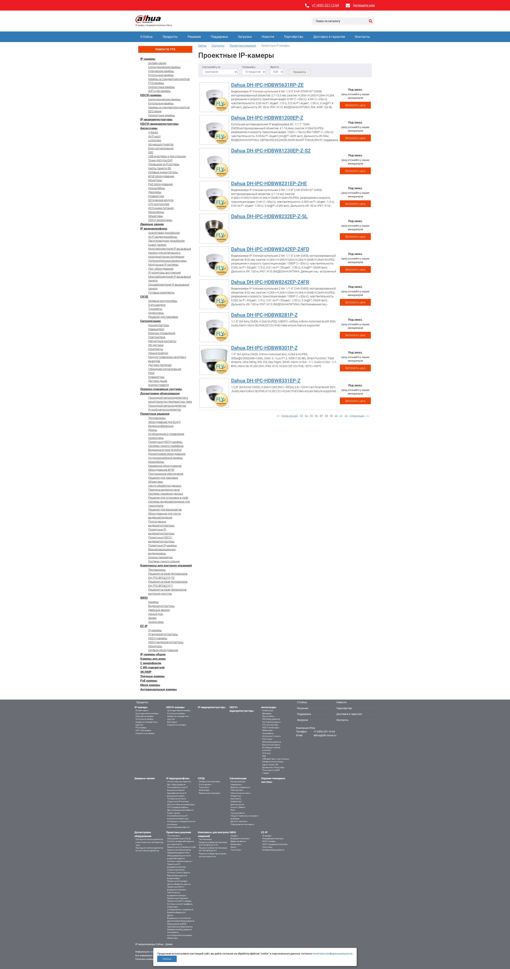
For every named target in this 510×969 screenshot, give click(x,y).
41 (341, 416)
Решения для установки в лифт (168, 497)
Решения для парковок (163, 316)
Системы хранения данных (165, 493)
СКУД (144, 297)
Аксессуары (148, 128)
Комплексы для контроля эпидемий (166, 565)
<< (278, 416)
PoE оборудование (160, 184)
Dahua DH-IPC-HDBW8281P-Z (264, 315)
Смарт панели (157, 244)
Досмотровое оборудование (160, 393)
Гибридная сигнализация (164, 369)
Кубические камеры (161, 71)
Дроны (152, 430)
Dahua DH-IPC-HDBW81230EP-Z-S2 (271, 151)
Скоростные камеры (161, 87)
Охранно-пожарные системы (161, 389)
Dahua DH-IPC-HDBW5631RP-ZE (267, 85)
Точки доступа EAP (160, 160)
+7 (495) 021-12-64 (325, 5)
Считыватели (157, 304)
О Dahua (146, 37)
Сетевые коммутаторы (163, 172)
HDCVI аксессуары (160, 220)
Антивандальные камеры (158, 689)
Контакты (362, 37)
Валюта (274, 67)
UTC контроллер (158, 204)
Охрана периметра (160, 557)
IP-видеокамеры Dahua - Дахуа (154, 944)
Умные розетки (158, 353)
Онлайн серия (157, 63)
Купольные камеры (161, 75)
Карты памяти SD (159, 168)
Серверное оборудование (164, 465)
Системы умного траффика (165, 445)
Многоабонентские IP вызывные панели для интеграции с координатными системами (169, 252)
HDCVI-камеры (150, 95)
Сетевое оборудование (163, 650)
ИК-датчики (155, 345)
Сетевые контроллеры (162, 300)
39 (331, 416)
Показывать (248, 67)
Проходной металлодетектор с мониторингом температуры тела (149, 842)
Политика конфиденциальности (151, 959)
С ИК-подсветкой (152, 667)
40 (336, 416)
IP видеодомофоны (153, 228)
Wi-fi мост (154, 136)
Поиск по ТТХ (165, 49)
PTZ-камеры (156, 83)
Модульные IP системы (163, 264)
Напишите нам (364, 5)
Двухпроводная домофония (166, 240)
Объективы (155, 216)
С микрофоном (150, 663)
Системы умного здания (164, 561)
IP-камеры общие (153, 654)
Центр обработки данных (164, 485)
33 (301, 416)
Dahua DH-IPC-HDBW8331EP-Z (265, 381)
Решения (194, 37)
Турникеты (155, 308)
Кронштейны (156, 188)
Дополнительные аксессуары (167, 260)
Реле (151, 373)
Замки (152, 618)
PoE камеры (148, 680)
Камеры (153, 602)
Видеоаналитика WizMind (164, 449)
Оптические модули (161, 200)
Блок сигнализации (161, 148)
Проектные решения (154, 414)
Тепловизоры (157, 418)
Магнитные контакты (162, 341)
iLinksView (154, 140)
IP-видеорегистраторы (156, 119)
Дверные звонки (152, 224)
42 (346, 416)
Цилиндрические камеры (164, 67)
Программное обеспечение (165, 473)
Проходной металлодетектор (167, 405)
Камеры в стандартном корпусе (169, 79)
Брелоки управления (161, 333)
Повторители (156, 337)
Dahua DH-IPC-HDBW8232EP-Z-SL (269, 216)
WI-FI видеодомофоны (162, 236)
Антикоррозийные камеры (165, 457)
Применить (299, 72)
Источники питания (161, 208)
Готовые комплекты (161, 292)
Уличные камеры (152, 676)
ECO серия (155, 111)
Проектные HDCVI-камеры (165, 441)
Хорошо (167, 958)
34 (306, 416)
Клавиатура (156, 196)
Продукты (170, 37)
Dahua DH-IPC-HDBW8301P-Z (264, 348)
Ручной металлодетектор (164, 409)
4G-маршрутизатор (161, 144)
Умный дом (155, 614)
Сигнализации (150, 321)
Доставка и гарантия (329, 37)
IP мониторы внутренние (164, 272)
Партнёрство (293, 37)
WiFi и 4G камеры (159, 91)
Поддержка (219, 37)
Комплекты (155, 349)
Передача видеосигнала (164, 489)
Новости (268, 37)
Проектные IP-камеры (162, 545)
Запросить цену (355, 105)
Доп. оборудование (160, 268)
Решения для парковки (163, 477)
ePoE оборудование (161, 176)
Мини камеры (150, 685)
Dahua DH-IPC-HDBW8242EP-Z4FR (270, 282)
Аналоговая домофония (164, 232)
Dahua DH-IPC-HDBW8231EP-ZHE (269, 183)
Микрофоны (156, 212)
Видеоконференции (161, 426)
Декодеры (154, 192)
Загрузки (245, 37)
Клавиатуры (156, 377)
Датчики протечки (160, 365)
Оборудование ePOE (161, 469)
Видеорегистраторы (161, 606)
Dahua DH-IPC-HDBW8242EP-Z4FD (270, 249)
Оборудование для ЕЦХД (164, 422)
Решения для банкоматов (165, 509)
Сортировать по (211, 67)
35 (311, 416)
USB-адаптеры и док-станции (167, 156)
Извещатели (156, 329)
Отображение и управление (166, 434)
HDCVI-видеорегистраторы (159, 124)
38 (326, 416)
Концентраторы (158, 325)
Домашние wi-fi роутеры (163, 164)
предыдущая (289, 416)
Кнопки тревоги (158, 385)
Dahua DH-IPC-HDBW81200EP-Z (267, 118)
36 (316, 416)
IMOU (144, 598)
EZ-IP (144, 626)
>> (367, 416)
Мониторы (155, 180)
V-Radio (153, 132)
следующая (357, 416)
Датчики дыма (157, 381)
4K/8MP (146, 672)
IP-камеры (147, 59)
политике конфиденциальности (332, 953)
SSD (150, 152)
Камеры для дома (153, 659)
